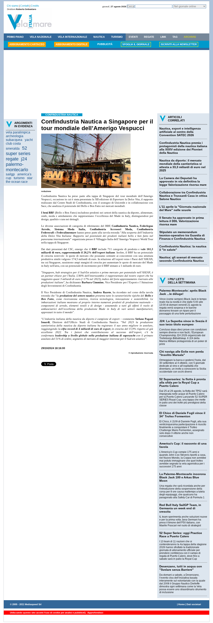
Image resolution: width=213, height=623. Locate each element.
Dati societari (194, 604)
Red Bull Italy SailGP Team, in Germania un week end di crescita (180, 508)
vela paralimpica (18, 132)
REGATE (149, 36)
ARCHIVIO (190, 36)
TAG (174, 36)
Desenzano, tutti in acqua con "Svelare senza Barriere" (180, 568)
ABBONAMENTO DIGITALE (72, 44)
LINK (163, 36)
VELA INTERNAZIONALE (72, 36)
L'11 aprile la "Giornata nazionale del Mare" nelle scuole (182, 208)
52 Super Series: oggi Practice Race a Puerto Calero (180, 534)
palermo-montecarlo (17, 167)
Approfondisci (95, 612)
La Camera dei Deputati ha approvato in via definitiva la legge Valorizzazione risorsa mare (183, 181)
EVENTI (133, 36)
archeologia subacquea (14, 138)
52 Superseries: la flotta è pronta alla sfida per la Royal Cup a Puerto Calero (182, 382)
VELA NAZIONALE (41, 36)
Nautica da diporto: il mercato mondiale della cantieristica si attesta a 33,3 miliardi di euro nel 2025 (182, 165)
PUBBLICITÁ (105, 44)
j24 (24, 158)
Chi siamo (12, 5)
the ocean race (17, 181)
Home (181, 604)
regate (12, 158)
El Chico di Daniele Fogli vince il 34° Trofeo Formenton (182, 414)
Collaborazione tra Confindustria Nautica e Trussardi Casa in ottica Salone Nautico (183, 196)
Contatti (24, 5)
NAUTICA (99, 36)
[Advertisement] (106, 82)
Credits (35, 5)
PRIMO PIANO (15, 36)
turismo (19, 178)
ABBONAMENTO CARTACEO (26, 44)
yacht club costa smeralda (19, 144)
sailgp (10, 174)
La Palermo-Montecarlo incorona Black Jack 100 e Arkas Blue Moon (182, 477)
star (29, 178)
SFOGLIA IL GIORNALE (136, 44)
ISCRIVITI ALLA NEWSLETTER (179, 44)
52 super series (18, 150)
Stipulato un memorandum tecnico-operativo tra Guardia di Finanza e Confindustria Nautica (182, 235)
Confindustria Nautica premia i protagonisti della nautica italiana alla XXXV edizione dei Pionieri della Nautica (183, 147)
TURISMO (117, 36)
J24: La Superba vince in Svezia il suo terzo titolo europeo (183, 322)
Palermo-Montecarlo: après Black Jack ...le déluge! (182, 292)
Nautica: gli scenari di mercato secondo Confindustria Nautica (181, 259)
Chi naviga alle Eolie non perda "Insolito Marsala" (181, 353)
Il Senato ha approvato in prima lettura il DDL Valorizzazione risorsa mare (181, 221)
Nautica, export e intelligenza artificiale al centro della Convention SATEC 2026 (180, 132)
